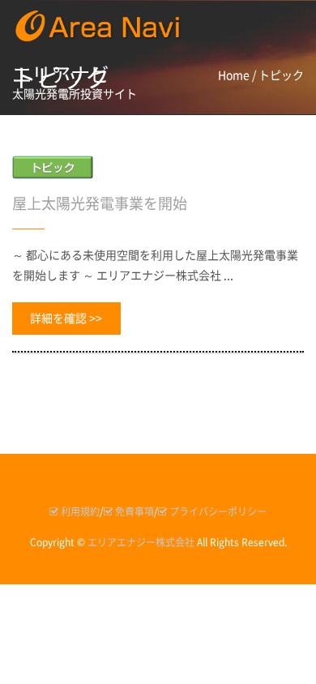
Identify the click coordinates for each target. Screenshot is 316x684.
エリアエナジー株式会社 (141, 542)
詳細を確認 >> (66, 318)
